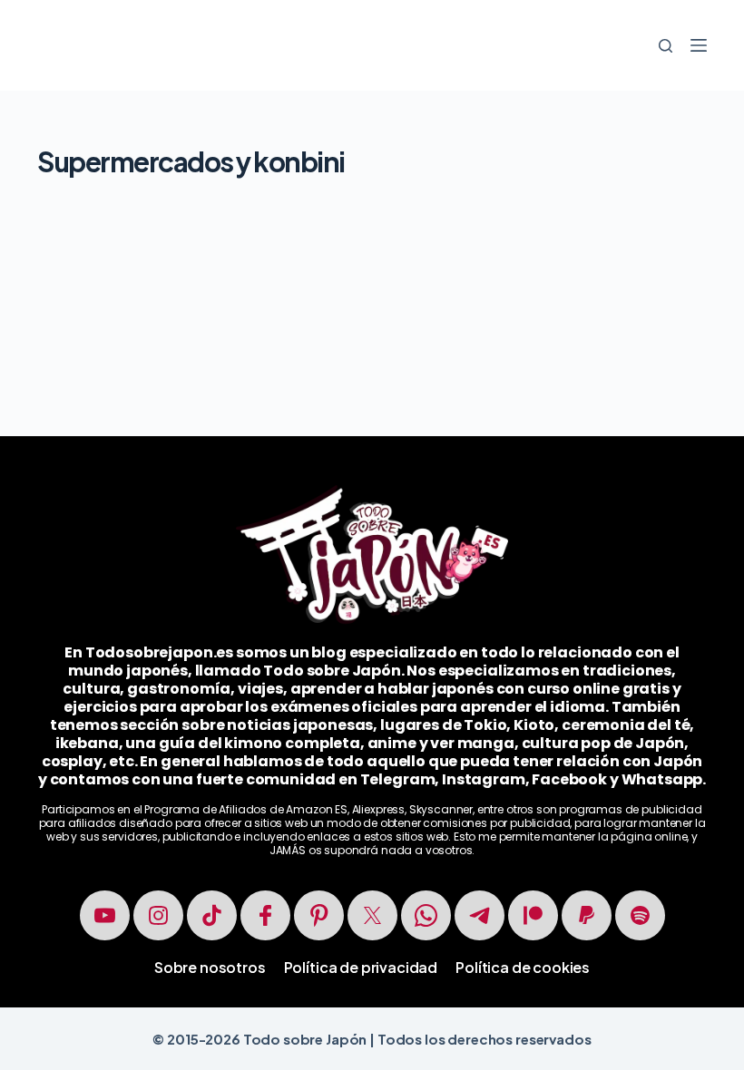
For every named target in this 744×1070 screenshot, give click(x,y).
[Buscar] (665, 46)
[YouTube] (105, 915)
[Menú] (698, 45)
